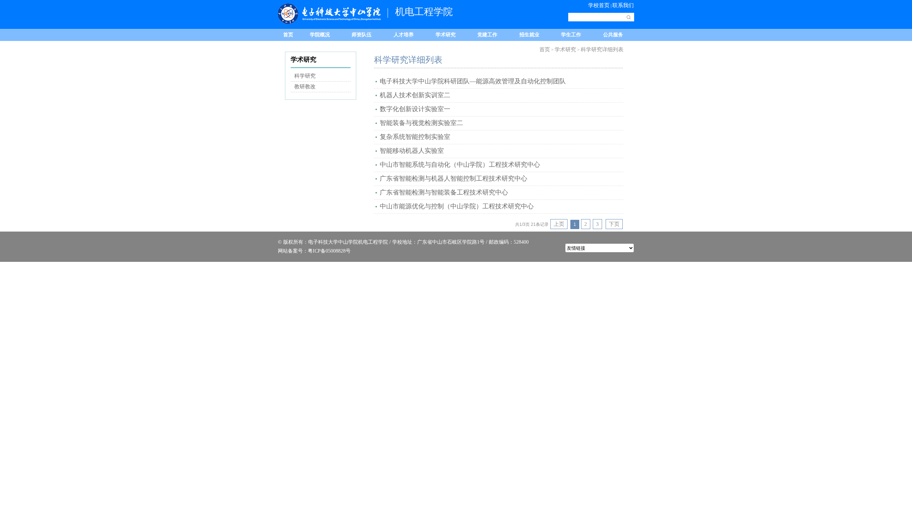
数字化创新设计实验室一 (415, 109)
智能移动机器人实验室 (412, 150)
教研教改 (305, 86)
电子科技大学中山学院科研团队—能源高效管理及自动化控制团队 (473, 81)
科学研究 (305, 76)
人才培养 (404, 34)
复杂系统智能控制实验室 (415, 136)
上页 (559, 224)
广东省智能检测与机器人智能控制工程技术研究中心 (453, 178)
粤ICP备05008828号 (329, 251)
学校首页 (599, 5)
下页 (614, 224)
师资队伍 (362, 34)
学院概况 (320, 34)
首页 (288, 34)
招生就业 (529, 34)
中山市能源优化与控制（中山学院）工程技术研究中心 (457, 206)
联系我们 (623, 5)
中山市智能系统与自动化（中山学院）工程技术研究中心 (460, 164)
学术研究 (446, 34)
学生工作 (571, 34)
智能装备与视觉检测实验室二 (421, 122)
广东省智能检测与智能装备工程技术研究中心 (444, 192)
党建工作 (487, 34)
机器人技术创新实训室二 (415, 95)
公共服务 (613, 34)
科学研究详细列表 (602, 49)
